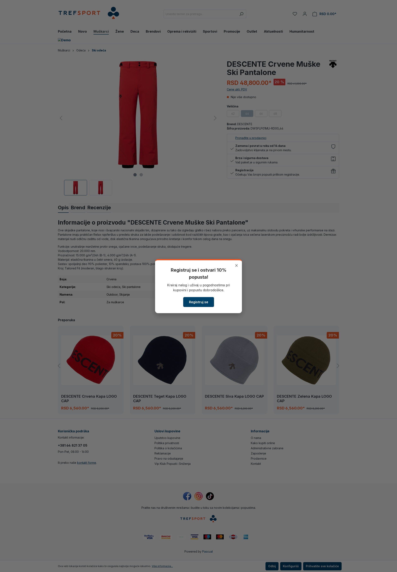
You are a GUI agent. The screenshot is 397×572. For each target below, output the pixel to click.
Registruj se (198, 302)
